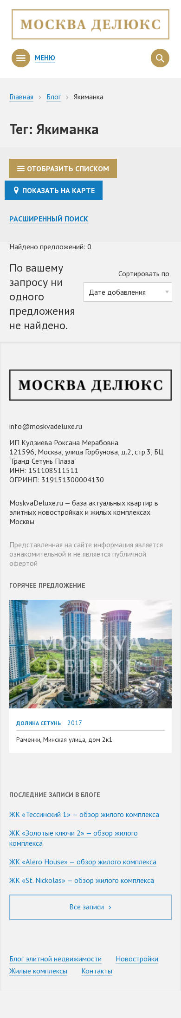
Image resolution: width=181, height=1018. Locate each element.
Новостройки (137, 958)
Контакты (96, 970)
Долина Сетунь (38, 723)
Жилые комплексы (38, 970)
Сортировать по (143, 273)
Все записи (87, 906)
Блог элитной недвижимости (55, 958)
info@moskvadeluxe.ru (45, 426)
